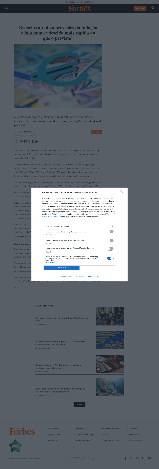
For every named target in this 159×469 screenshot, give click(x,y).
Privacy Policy (93, 276)
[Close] (122, 192)
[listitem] (79, 226)
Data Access (79, 276)
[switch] (110, 231)
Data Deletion (65, 276)
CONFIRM (61, 268)
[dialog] (79, 234)
